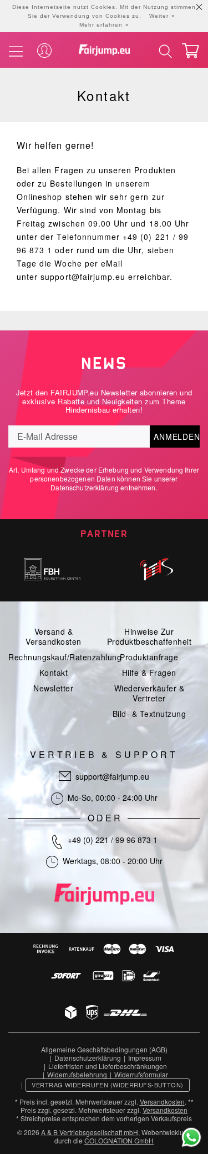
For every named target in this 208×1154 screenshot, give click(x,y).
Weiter (159, 16)
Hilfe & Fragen (149, 672)
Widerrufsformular (141, 1074)
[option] (52, 569)
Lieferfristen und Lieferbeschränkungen (107, 1066)
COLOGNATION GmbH (119, 1140)
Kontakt (53, 672)
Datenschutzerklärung (84, 487)
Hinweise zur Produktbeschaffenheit (149, 636)
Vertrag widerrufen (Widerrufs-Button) (107, 1084)
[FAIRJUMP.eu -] (104, 50)
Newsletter (53, 688)
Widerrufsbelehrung (77, 1074)
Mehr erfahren (101, 25)
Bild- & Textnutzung (149, 713)
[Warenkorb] (190, 50)
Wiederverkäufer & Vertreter (149, 693)
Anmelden (177, 436)
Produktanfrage (149, 657)
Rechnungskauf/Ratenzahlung (64, 657)
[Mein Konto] (44, 51)
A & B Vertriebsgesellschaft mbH (89, 1132)
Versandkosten (162, 1101)
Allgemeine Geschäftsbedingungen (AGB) (104, 1049)
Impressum (144, 1057)
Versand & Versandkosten (54, 636)
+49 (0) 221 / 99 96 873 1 (113, 839)
